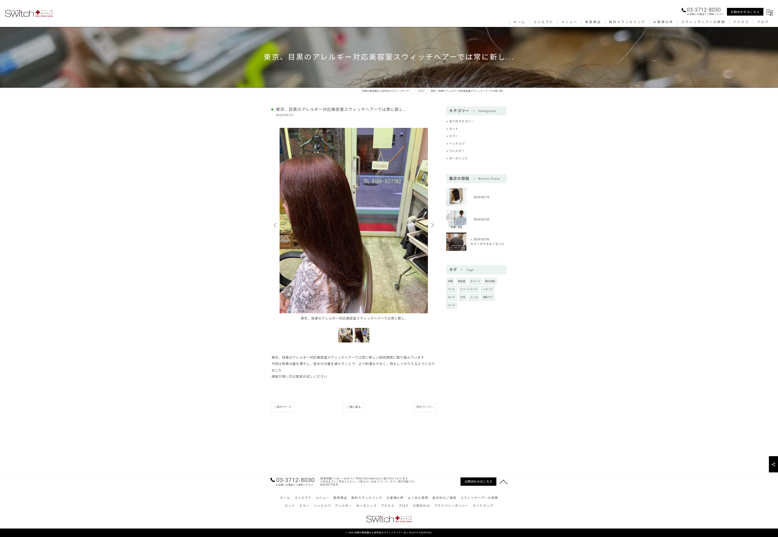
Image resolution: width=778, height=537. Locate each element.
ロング (451, 297)
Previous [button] (275, 225)
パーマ (451, 305)
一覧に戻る (353, 407)
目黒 (450, 281)
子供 (462, 297)
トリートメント (469, 289)
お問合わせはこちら (745, 12)
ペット (451, 289)
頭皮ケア (488, 297)
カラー (453, 136)
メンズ (474, 297)
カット (453, 129)
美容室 (461, 281)
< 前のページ (283, 407)
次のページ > (424, 407)
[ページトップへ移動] (503, 482)
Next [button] (432, 225)
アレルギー (457, 151)
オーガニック (458, 158)
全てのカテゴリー (461, 121)
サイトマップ (483, 506)
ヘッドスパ (457, 143)
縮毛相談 (490, 281)
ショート (488, 289)
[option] (353, 225)
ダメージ (475, 281)
